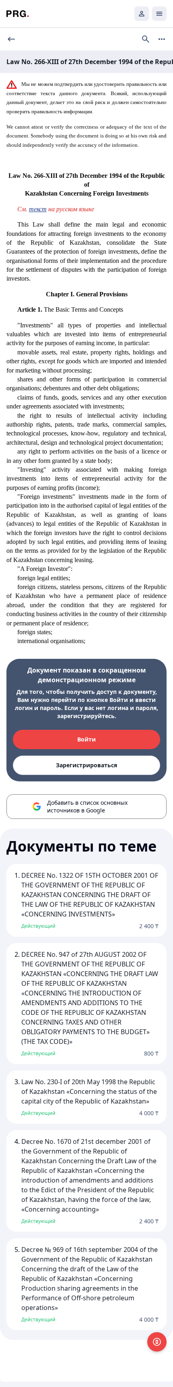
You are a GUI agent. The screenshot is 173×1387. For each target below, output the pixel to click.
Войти (86, 739)
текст (38, 209)
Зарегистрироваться (86, 765)
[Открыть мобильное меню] (159, 13)
